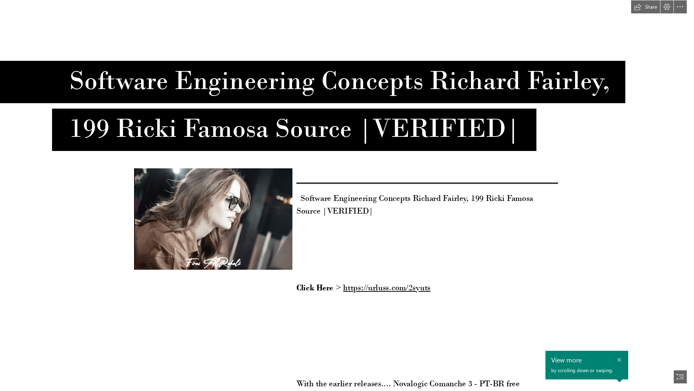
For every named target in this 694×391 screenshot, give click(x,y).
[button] (645, 6)
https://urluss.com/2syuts (386, 287)
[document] (347, 195)
